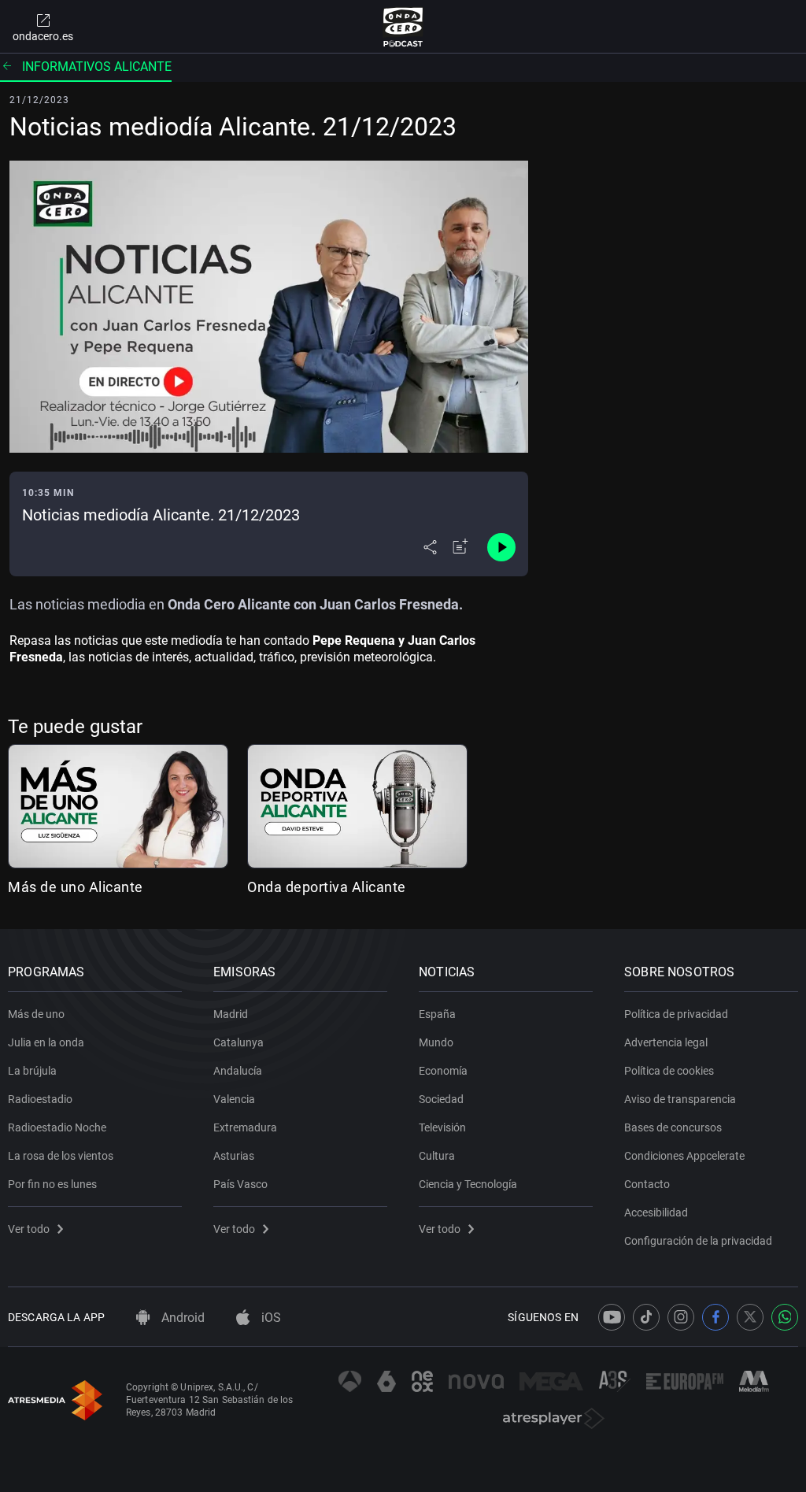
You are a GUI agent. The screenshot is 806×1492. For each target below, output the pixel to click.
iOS (269, 1317)
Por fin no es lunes (52, 1184)
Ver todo (29, 1229)
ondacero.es (43, 36)
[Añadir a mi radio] (460, 547)
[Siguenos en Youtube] (611, 1317)
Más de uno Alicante (75, 887)
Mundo (436, 1042)
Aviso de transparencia (680, 1099)
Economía (443, 1070)
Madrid (230, 1014)
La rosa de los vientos (60, 1156)
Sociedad (441, 1099)
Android (181, 1317)
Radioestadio (40, 1099)
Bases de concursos (673, 1127)
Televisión (442, 1127)
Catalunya (238, 1042)
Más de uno (36, 1014)
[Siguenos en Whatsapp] (784, 1317)
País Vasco (240, 1184)
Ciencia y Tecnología (468, 1184)
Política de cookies (669, 1070)
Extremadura (245, 1127)
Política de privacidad (676, 1014)
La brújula (32, 1070)
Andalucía (237, 1070)
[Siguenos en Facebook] (715, 1317)
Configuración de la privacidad (698, 1241)
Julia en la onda (46, 1042)
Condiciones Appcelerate (684, 1156)
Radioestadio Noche (57, 1127)
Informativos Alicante (97, 66)
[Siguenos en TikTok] (646, 1317)
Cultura (437, 1156)
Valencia (234, 1099)
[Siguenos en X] (750, 1317)
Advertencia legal (666, 1042)
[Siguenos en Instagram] (680, 1317)
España (437, 1014)
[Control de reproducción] (501, 547)
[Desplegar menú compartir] (430, 547)
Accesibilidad (656, 1212)
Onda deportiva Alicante (326, 887)
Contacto (647, 1184)
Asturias (233, 1156)
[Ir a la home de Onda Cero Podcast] (403, 26)
